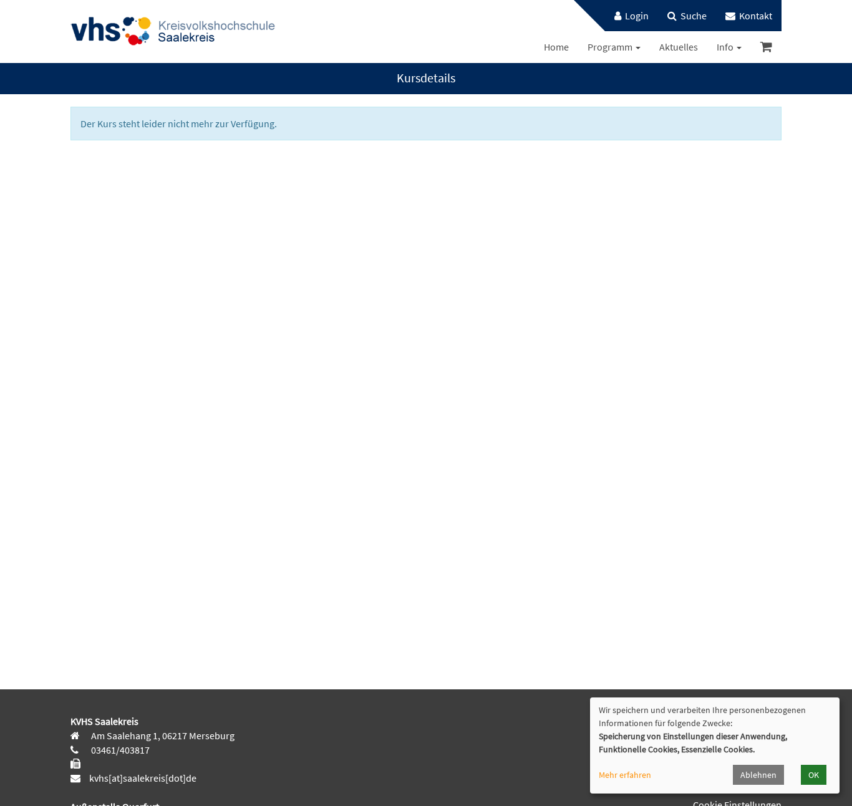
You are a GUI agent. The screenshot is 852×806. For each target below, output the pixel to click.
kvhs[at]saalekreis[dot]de (142, 778)
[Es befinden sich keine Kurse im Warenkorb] (766, 47)
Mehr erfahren (625, 774)
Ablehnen (758, 774)
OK (813, 774)
